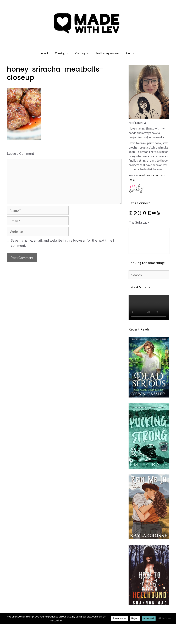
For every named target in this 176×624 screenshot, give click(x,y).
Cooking (60, 53)
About (44, 53)
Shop (128, 53)
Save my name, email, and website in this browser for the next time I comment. (62, 242)
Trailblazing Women (107, 53)
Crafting (80, 53)
